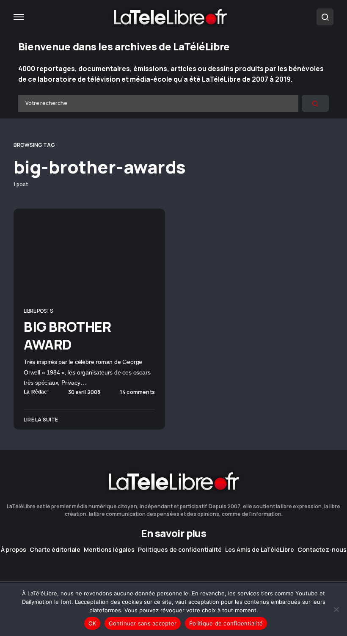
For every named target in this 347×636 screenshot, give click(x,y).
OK (92, 623)
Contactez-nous (322, 550)
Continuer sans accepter (142, 623)
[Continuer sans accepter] (336, 609)
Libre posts (38, 310)
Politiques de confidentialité (180, 550)
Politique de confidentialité (226, 623)
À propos (13, 550)
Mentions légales (109, 550)
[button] (18, 17)
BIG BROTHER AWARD (67, 335)
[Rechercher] (315, 103)
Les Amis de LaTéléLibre (259, 550)
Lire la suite (41, 419)
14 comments (137, 392)
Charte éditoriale (55, 550)
